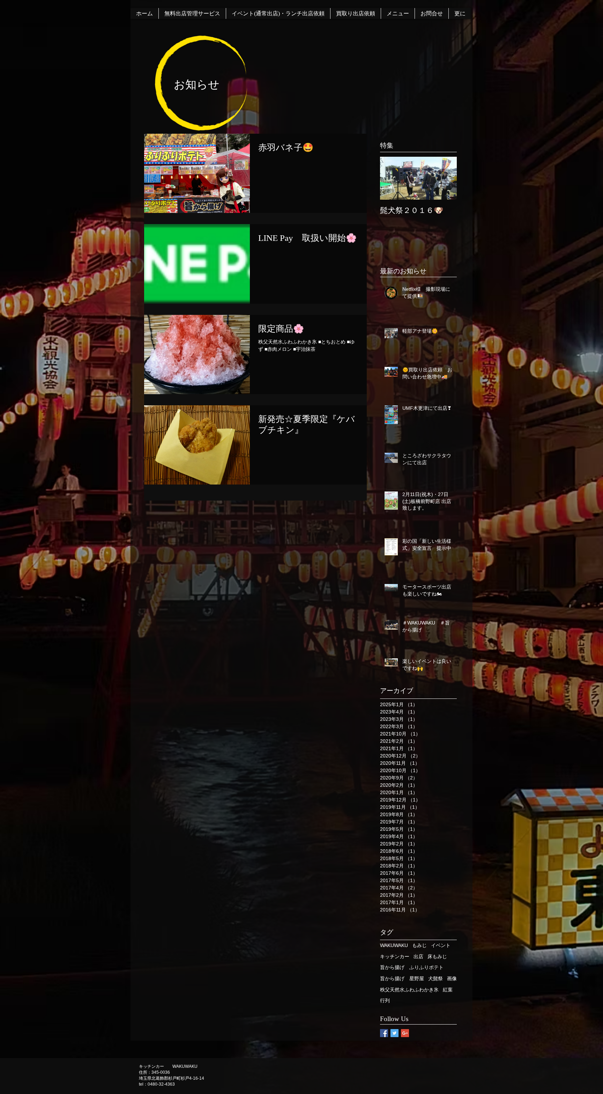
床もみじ (437, 956)
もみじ (419, 945)
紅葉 (448, 989)
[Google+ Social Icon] (405, 1033)
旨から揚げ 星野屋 (402, 978)
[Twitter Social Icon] (394, 1033)
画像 (452, 978)
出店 (418, 956)
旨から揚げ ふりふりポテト (412, 967)
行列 (385, 1000)
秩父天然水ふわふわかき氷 (409, 989)
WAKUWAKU (394, 945)
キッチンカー (394, 956)
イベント (441, 945)
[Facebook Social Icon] (384, 1033)
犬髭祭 (435, 978)
